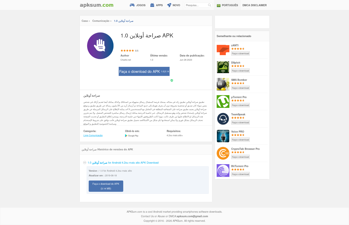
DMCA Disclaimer (254, 5)
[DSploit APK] (223, 66)
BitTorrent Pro (239, 166)
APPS (159, 5)
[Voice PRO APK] (223, 135)
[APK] (97, 5)
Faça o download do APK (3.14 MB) (106, 186)
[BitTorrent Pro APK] (223, 170)
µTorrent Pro (239, 97)
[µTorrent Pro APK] (223, 101)
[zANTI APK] (223, 49)
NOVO (176, 5)
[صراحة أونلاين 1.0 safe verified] (171, 80)
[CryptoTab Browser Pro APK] (223, 153)
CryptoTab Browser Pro (245, 149)
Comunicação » (102, 21)
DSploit (235, 62)
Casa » (86, 21)
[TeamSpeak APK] (223, 118)
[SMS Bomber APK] (223, 84)
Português (230, 5)
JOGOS (140, 5)
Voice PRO (237, 131)
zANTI (234, 45)
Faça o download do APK (144, 72)
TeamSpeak (238, 114)
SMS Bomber (239, 80)
